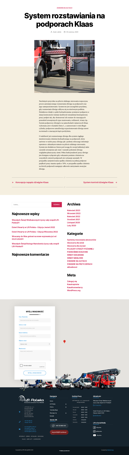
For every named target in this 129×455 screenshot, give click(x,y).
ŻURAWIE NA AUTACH (64, 8)
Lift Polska (52, 404)
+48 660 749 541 (28, 422)
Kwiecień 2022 (73, 216)
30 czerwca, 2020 (72, 32)
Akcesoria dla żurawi (76, 246)
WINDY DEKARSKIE (75, 255)
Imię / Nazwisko (23, 317)
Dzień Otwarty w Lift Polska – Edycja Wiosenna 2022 (35, 232)
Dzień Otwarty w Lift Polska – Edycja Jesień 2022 (33, 227)
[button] (59, 425)
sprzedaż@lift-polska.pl (30, 426)
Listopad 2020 (73, 222)
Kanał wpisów (73, 284)
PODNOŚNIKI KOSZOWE (77, 252)
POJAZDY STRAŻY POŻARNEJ (80, 249)
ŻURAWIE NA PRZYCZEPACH (79, 264)
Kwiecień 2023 (73, 210)
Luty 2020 (71, 225)
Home (51, 401)
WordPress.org (73, 290)
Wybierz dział (22, 340)
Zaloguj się (72, 281)
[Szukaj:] (31, 205)
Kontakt (52, 416)
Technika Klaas (54, 410)
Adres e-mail (22, 325)
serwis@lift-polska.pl (29, 428)
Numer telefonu (23, 332)
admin (59, 32)
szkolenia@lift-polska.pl (30, 431)
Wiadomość (22, 348)
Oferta (51, 407)
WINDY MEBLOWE (75, 258)
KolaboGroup (110, 450)
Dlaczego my (53, 413)
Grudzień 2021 (73, 219)
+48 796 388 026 (28, 420)
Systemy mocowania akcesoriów (81, 240)
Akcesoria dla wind (75, 243)
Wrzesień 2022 (73, 213)
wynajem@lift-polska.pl (30, 430)
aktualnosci (72, 267)
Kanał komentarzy (75, 287)
